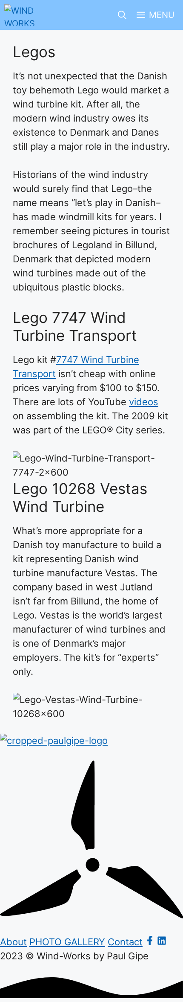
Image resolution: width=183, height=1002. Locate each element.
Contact (125, 941)
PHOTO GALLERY (67, 941)
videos (143, 401)
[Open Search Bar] (122, 15)
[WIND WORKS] (20, 15)
